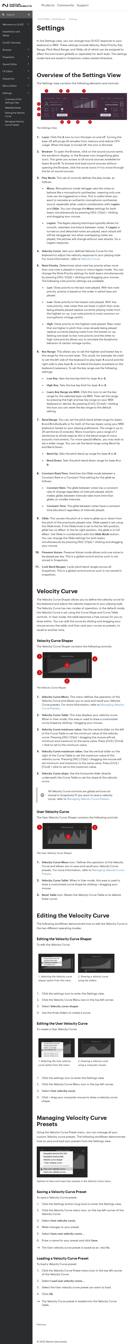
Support (83, 5)
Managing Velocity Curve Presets (14, 123)
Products (48, 5)
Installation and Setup (11, 33)
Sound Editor (10, 64)
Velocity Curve (13, 107)
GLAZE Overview (12, 42)
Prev (41, 1324)
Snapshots (8, 57)
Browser (7, 49)
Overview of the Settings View (13, 101)
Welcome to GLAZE (13, 24)
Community (65, 5)
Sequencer (9, 78)
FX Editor (8, 71)
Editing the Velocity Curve (15, 114)
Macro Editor (10, 85)
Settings (7, 93)
